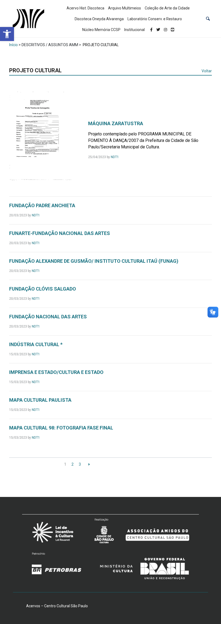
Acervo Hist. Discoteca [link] (85, 8)
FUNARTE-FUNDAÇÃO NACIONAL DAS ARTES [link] (59, 233)
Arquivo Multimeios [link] (124, 8)
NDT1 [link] (115, 157)
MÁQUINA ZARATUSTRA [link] (115, 123)
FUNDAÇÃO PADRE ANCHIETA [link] (42, 205)
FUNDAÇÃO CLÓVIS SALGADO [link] (42, 289)
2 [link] (72, 464)
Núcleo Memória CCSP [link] (101, 30)
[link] (7, 34)
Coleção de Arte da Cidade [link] (167, 8)
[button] (208, 18)
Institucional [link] (134, 30)
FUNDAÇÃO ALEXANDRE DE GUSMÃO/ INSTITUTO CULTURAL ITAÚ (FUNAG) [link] (93, 261)
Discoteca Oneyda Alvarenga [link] (99, 19)
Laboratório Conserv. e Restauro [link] (154, 19)
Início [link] (13, 45)
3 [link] (80, 464)
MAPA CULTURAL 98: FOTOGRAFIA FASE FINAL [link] (61, 428)
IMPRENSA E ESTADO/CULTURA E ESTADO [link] (56, 372)
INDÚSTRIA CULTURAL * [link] (36, 344)
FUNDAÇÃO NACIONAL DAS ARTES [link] (48, 316)
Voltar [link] (207, 71)
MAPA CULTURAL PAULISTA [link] (40, 400)
